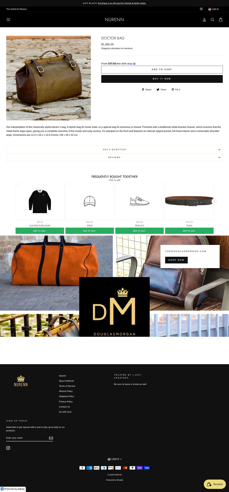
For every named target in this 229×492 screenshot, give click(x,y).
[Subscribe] (51, 438)
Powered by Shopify (114, 480)
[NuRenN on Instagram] (8, 448)
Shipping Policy (66, 396)
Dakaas (21, 489)
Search (62, 376)
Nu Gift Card (65, 412)
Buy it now (162, 79)
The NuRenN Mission (16, 9)
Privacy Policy (66, 401)
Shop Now (176, 260)
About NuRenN (66, 381)
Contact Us (64, 407)
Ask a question (114, 149)
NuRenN (114, 20)
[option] (114, 3)
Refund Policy (66, 391)
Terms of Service (67, 386)
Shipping (105, 48)
